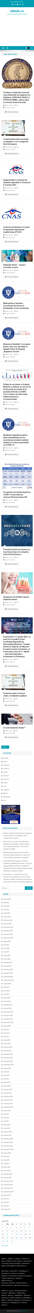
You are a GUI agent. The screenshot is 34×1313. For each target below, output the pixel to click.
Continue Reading (12, 112)
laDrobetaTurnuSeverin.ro (22, 1285)
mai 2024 (6, 994)
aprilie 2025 (6, 955)
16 (7, 1234)
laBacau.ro (11, 1295)
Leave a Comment (10, 107)
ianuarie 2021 (7, 1135)
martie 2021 (7, 1128)
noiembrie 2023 (8, 1015)
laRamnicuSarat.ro (22, 1283)
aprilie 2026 (6, 913)
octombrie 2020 (8, 1146)
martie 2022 (7, 1086)
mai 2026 (6, 909)
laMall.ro (9, 1261)
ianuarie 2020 (7, 1177)
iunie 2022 (6, 1075)
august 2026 (7, 899)
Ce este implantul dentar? (14, 728)
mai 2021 (6, 1121)
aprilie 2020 (6, 1167)
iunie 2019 (6, 1202)
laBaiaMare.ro (19, 1295)
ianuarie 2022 (7, 1093)
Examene (6, 779)
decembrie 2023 (8, 1012)
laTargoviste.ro (26, 1300)
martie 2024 (7, 1001)
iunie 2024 (6, 991)
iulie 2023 (6, 1029)
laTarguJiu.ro (5, 1302)
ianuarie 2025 (7, 966)
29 (3, 1241)
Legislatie (6, 789)
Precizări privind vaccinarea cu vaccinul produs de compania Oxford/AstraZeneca (16, 552)
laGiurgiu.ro (19, 1278)
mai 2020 (6, 1163)
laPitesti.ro (12, 1283)
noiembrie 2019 (8, 1184)
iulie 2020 (6, 1156)
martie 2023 (7, 1043)
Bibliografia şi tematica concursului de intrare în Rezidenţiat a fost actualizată (16, 305)
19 (21, 1234)
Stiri (4, 800)
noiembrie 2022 (8, 1057)
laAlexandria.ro (21, 1293)
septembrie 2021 (8, 1107)
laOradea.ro (4, 1283)
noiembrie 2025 (8, 931)
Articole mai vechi (6, 747)
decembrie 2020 (8, 1139)
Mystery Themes (23, 1311)
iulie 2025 (6, 945)
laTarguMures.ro (15, 1302)
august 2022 (7, 1068)
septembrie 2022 (8, 1064)
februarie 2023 (7, 1047)
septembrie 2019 (8, 1191)
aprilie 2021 (6, 1125)
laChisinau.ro (26, 1263)
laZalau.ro (4, 1305)
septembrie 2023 (8, 1022)
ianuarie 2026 (7, 923)
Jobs (4, 786)
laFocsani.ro (11, 1278)
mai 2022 (6, 1079)
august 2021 (7, 1110)
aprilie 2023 (6, 1040)
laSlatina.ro (10, 1300)
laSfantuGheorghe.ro (21, 1290)
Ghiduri (5, 782)
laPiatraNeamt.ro (12, 1266)
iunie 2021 (6, 1117)
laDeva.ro (5, 1278)
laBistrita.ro (27, 1295)
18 (17, 1234)
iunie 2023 (6, 1033)
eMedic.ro (17, 11)
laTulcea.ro (24, 1302)
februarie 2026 (7, 920)
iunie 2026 (6, 906)
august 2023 (7, 1026)
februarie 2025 (7, 962)
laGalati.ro (22, 1273)
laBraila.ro (13, 1297)
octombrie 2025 (8, 934)
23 (7, 1238)
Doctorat (6, 775)
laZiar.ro (14, 1261)
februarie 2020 (7, 1174)
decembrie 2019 (8, 1181)
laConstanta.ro (5, 1273)
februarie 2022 (7, 1089)
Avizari (5, 761)
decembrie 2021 (8, 1096)
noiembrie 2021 (8, 1100)
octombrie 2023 (8, 1019)
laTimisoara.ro (13, 1276)
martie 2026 (7, 916)
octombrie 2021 (8, 1103)
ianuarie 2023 (7, 1050)
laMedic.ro (11, 1258)
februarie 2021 (7, 1132)
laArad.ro (4, 1295)
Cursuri (5, 772)
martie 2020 (7, 1170)
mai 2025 (6, 952)
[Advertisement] (17, 34)
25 (17, 1238)
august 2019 (7, 1195)
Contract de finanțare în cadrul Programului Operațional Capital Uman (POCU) (16, 229)
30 (7, 1241)
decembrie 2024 (8, 969)
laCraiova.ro (14, 1273)
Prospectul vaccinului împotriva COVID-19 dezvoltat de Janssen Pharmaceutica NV (17, 494)
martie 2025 (7, 959)
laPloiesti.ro (4, 1276)
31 (12, 1241)
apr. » (7, 1245)
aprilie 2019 (6, 1209)
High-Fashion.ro (22, 1266)
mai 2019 (6, 1206)
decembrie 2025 (8, 927)
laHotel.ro (25, 1258)
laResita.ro (19, 1297)
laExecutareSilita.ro (16, 1263)
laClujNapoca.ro (24, 1271)
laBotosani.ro (5, 1297)
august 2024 (7, 983)
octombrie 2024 (8, 976)
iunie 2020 (6, 1160)
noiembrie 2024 (8, 973)
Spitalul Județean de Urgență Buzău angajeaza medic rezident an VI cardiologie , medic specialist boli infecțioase (17, 835)
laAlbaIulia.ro (12, 1293)
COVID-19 (6, 768)
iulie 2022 (6, 1072)
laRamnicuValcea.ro (7, 1285)
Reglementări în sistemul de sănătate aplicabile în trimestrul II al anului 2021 (16, 182)
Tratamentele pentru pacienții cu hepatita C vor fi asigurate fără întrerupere (16, 141)
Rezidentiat (6, 797)
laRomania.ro (5, 1271)
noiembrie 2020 (8, 1142)
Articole (5, 758)
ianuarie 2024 (7, 1008)
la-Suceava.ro (6, 1263)
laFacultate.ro (28, 1261)
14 (30, 1231)
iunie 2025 (6, 948)
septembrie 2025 (8, 938)
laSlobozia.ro (18, 1300)
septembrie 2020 (8, 1149)
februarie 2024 (7, 1005)
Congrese (6, 765)
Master (5, 793)
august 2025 (7, 941)
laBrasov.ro (4, 1290)
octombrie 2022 (8, 1061)
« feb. (3, 1245)
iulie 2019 (6, 1199)
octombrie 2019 (8, 1188)
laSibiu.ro (4, 1300)
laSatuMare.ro (27, 1297)
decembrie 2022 (8, 1054)
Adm (17, 105)
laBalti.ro (4, 1266)
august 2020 (7, 1153)
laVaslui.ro (4, 1293)
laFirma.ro (20, 1261)
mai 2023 (6, 1036)
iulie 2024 (6, 987)
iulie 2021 (6, 1114)
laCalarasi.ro (28, 1276)
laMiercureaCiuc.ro (7, 1280)
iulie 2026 (6, 902)
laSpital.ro (18, 1258)
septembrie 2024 (8, 980)
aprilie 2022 (6, 1082)
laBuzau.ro (21, 1276)
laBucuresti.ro (14, 1271)
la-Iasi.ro (11, 1290)
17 (12, 1234)
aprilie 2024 (6, 998)
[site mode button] (27, 48)
